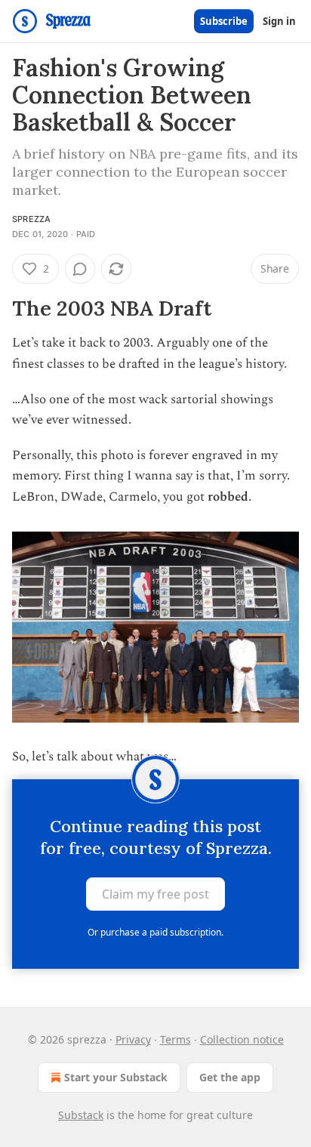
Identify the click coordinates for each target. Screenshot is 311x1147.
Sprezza (31, 219)
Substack (80, 1115)
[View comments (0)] (80, 269)
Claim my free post (155, 894)
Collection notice (242, 1039)
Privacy (133, 1039)
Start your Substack (116, 1077)
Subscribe (224, 21)
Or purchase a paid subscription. (155, 932)
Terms (175, 1039)
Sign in (279, 21)
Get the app (229, 1077)
